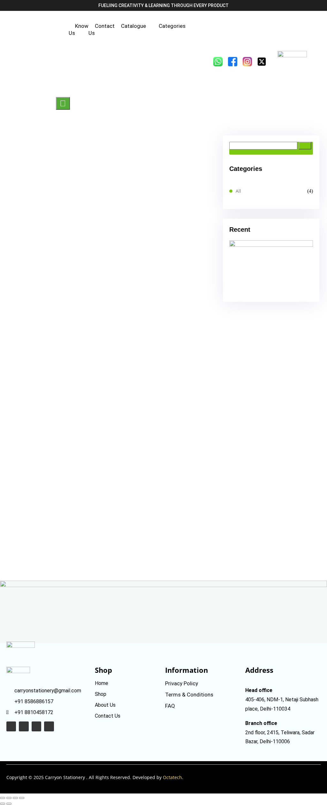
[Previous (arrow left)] (2, 804)
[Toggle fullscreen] (8, 798)
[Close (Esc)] (21, 798)
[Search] (305, 145)
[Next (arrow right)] (8, 804)
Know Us (78, 29)
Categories (172, 26)
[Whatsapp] (11, 726)
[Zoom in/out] (2, 798)
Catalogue (133, 26)
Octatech (172, 777)
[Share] (15, 798)
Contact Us (101, 29)
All (238, 191)
